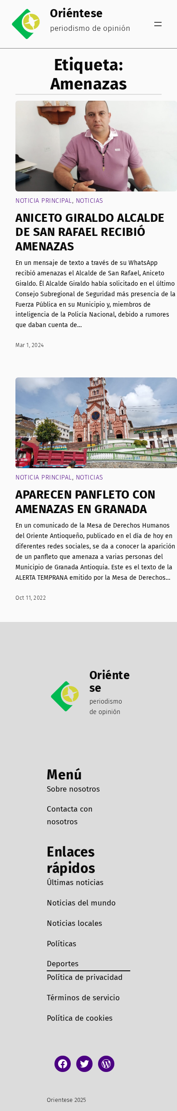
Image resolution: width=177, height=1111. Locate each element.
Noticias (89, 201)
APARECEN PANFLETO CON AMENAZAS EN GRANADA (85, 502)
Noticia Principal (43, 201)
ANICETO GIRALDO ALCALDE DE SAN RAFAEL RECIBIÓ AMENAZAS (90, 232)
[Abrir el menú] (157, 24)
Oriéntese (76, 13)
